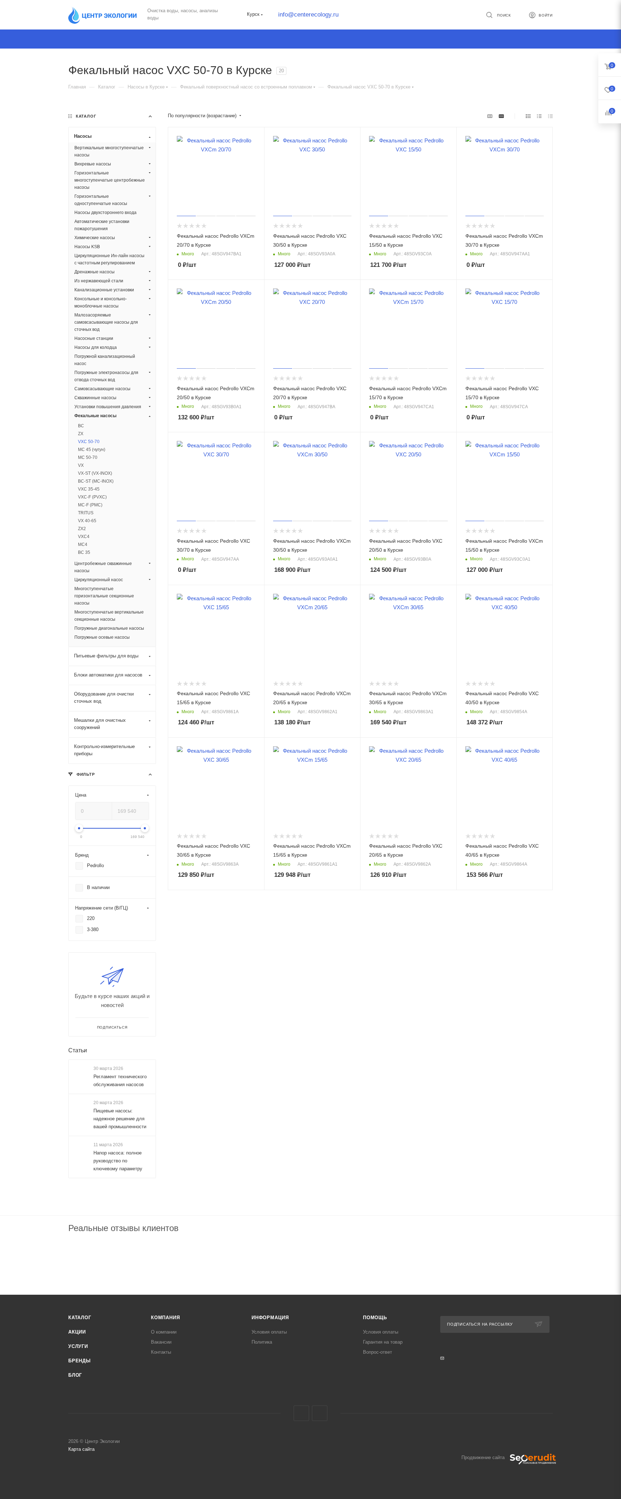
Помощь (375, 1317)
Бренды (79, 1360)
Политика (262, 1342)
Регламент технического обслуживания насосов (120, 1080)
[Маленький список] (490, 116)
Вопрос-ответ (377, 1352)
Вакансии (161, 1342)
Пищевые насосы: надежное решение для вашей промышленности (119, 1118)
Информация (270, 1317)
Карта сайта (81, 1449)
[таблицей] (550, 116)
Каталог (79, 1317)
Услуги (78, 1346)
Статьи (77, 1050)
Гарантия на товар (382, 1342)
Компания (165, 1317)
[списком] (539, 116)
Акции (77, 1332)
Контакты (161, 1352)
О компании (163, 1332)
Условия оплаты (269, 1332)
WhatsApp (319, 1413)
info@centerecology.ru (308, 14)
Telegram (301, 1413)
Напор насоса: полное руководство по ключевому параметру (117, 1161)
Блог (75, 1375)
